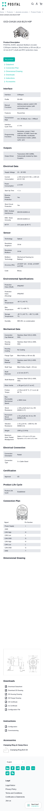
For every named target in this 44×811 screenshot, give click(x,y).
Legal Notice (10, 785)
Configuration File (14, 709)
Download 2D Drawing (15, 690)
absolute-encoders (22, 12)
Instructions (10, 78)
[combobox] (15, 762)
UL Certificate (12, 706)
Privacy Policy (11, 789)
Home (2, 12)
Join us (8, 801)
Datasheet (10, 64)
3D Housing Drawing (15, 694)
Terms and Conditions (14, 793)
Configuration (12, 726)
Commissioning (13, 730)
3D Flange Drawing (14, 698)
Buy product (9, 59)
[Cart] (41, 4)
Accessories (10, 81)
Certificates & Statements (15, 797)
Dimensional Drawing (14, 71)
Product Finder (36, 12)
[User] (32, 4)
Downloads (10, 75)
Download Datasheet (15, 686)
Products (10, 12)
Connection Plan (12, 68)
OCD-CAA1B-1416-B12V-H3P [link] (10, 15)
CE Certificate (12, 702)
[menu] (2, 8)
